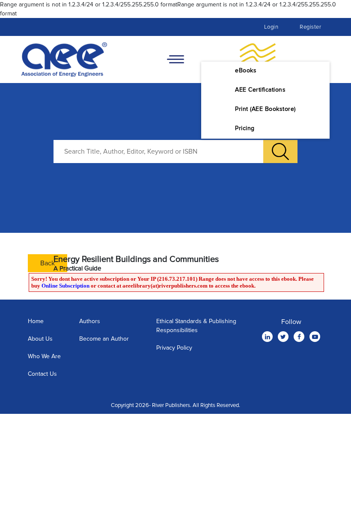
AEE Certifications (260, 89)
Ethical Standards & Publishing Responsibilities (196, 326)
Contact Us (42, 373)
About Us (40, 338)
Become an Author (104, 338)
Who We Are (44, 356)
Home (36, 321)
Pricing (245, 128)
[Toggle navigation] (175, 59)
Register (310, 27)
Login (271, 27)
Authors (89, 321)
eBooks (245, 70)
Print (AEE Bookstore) (265, 109)
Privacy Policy (174, 347)
